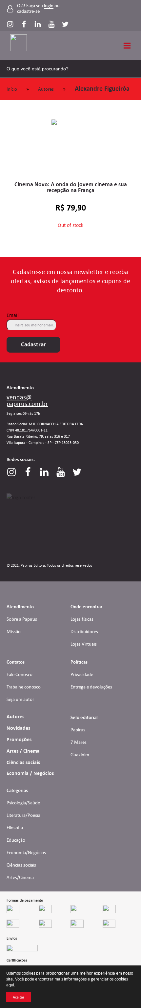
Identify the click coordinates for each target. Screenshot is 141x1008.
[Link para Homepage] (21, 45)
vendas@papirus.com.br (27, 400)
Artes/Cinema (20, 877)
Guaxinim (79, 755)
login (48, 6)
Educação (16, 840)
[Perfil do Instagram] (13, 24)
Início (12, 89)
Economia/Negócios (26, 852)
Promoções (19, 739)
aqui (10, 985)
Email (13, 315)
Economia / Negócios (30, 773)
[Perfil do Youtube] (55, 24)
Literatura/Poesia (23, 815)
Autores (46, 89)
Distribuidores (84, 631)
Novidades (18, 728)
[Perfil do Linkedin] (41, 24)
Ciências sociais (23, 762)
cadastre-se (28, 11)
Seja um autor (20, 699)
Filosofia (15, 828)
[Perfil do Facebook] (27, 24)
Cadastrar (33, 344)
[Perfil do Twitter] (65, 24)
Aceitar (18, 997)
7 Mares (78, 742)
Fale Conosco (19, 674)
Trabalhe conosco (24, 687)
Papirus (77, 730)
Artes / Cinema (23, 751)
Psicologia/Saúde (23, 803)
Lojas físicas (81, 619)
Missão (14, 631)
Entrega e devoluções (91, 687)
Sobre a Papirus (22, 619)
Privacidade (81, 674)
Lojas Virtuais (83, 644)
